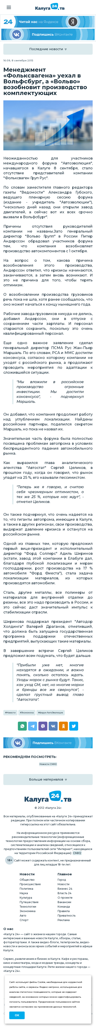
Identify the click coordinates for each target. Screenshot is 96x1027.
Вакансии (64, 902)
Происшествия (30, 884)
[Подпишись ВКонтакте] (48, 34)
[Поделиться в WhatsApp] (22, 726)
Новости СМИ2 (48, 764)
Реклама (64, 920)
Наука (24, 893)
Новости (11, 712)
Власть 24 (64, 893)
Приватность (66, 915)
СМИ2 (77, 853)
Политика (26, 888)
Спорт (24, 920)
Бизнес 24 (65, 888)
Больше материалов (46, 779)
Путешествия (29, 902)
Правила (64, 911)
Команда (64, 906)
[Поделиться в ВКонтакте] (53, 726)
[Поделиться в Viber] (43, 726)
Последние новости (46, 49)
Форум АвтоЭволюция (51, 712)
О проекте (65, 897)
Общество (27, 879)
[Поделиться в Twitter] (73, 726)
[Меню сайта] (9, 7)
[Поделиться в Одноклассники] (63, 726)
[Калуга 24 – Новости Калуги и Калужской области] (50, 7)
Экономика (27, 712)
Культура (26, 897)
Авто (23, 915)
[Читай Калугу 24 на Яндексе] (48, 22)
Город (62, 879)
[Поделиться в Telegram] (32, 726)
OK (17, 1015)
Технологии (28, 906)
